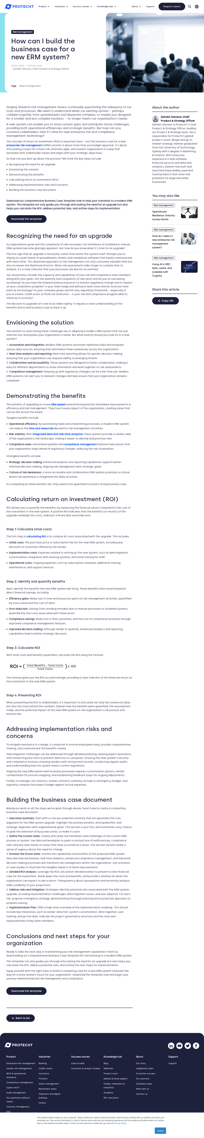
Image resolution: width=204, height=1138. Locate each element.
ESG (8, 1112)
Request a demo (172, 6)
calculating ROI (36, 536)
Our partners (142, 1078)
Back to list (23, 1018)
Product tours (111, 1073)
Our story (141, 1063)
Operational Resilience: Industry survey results (163, 215)
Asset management (49, 1084)
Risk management (23, 32)
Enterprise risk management (20, 1063)
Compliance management (19, 1082)
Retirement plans (48, 1089)
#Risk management (30, 86)
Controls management (18, 1106)
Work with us (142, 1089)
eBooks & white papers (115, 1078)
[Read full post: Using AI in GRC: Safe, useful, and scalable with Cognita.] (189, 267)
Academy (108, 1092)
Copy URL (168, 300)
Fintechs (43, 1078)
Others (42, 1103)
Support (150, 6)
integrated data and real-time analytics (58, 434)
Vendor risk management (19, 1068)
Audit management (16, 1092)
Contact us (142, 1094)
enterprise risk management (24, 145)
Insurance (44, 1073)
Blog (106, 1063)
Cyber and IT (12, 1087)
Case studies (78, 1063)
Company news (144, 1084)
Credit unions (45, 1068)
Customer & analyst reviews (85, 1068)
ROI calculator (111, 1098)
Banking (43, 1063)
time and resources (41, 428)
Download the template (26, 218)
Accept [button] (160, 1130)
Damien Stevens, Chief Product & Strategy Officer (41, 69)
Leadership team (144, 1068)
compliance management (80, 444)
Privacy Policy (120, 1123)
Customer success (145, 1073)
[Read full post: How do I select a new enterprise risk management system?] (189, 238)
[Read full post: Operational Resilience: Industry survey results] (189, 212)
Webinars (108, 1068)
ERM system (58, 404)
